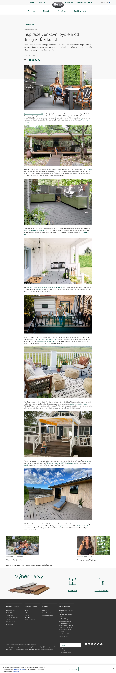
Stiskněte (27, 617)
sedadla (26, 465)
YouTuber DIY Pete (83, 526)
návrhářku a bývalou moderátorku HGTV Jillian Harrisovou (44, 287)
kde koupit (42, 2)
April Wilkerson (87, 169)
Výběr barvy (45, 610)
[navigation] (58, 2)
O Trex (26, 610)
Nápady (46, 11)
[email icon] (39, 60)
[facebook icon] (30, 60)
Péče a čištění (10, 624)
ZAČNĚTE (45, 607)
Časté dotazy (10, 613)
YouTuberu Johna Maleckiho (47, 339)
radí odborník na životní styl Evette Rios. (36, 230)
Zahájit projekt (80, 11)
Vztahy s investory (30, 620)
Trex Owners (9, 615)
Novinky (27, 615)
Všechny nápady (29, 24)
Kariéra (26, 613)
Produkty (31, 11)
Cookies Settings (72, 669)
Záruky (8, 620)
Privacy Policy (15, 671)
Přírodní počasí (10, 622)
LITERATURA (69, 2)
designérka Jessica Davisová (79, 404)
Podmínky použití (64, 634)
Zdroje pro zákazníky (12, 617)
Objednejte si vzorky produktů (33, 114)
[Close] (113, 669)
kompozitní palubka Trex (65, 526)
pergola (87, 461)
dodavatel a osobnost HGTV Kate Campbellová (61, 463)
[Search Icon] (109, 10)
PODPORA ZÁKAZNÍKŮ (84, 2)
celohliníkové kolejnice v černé (46, 341)
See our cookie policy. (19, 669)
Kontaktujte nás (10, 610)
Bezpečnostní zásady (65, 621)
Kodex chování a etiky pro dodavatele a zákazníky (66, 626)
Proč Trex (62, 11)
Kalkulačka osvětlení (47, 613)
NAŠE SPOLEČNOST (31, 607)
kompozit (40, 289)
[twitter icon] (36, 60)
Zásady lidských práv (65, 623)
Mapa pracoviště (63, 636)
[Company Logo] (58, 5)
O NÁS (32, 2)
